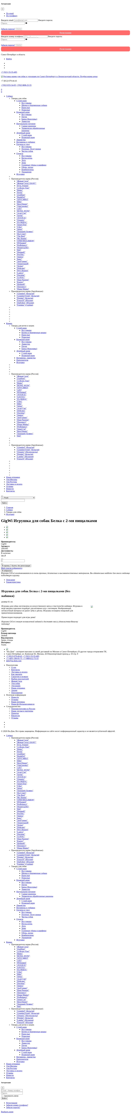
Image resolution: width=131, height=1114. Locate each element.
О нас (13, 667)
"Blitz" (19, 202)
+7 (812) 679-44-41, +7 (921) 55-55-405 (22, 656)
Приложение (17, 693)
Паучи (24, 117)
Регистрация (11, 1103)
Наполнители (22, 360)
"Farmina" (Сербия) (24, 305)
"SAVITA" (20, 397)
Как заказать (16, 674)
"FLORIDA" (21, 222)
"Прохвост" (21, 287)
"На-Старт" (21, 234)
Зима (23, 163)
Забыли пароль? (8, 29)
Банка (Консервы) (29, 119)
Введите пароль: (45, 20)
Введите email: (7, 20)
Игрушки (20, 174)
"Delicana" (20, 268)
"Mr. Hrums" (21, 238)
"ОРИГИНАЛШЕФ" (25, 241)
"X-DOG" (20, 277)
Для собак (15, 683)
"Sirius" (19, 229)
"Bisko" (19, 190)
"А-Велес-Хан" (23, 188)
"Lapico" (20, 273)
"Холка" (20, 266)
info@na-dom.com (13, 661)
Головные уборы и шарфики (33, 165)
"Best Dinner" (22, 204)
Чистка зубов (27, 151)
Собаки (9, 96)
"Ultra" (19, 227)
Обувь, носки (27, 167)
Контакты (10, 491)
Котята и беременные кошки (33, 332)
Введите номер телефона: (12, 36)
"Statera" (20, 257)
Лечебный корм (23, 133)
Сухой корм (21, 101)
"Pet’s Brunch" (22, 271)
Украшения (26, 172)
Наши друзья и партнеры (22, 711)
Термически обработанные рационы (37, 896)
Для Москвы (11, 479)
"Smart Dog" (21, 225)
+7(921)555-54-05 (8, 85)
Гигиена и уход (23, 144)
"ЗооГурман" (22, 261)
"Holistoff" (20, 284)
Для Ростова (11, 482)
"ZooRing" (20, 195)
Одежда (19, 153)
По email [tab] (10, 13)
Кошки (9, 323)
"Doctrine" (20, 275)
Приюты (15, 713)
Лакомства (21, 140)
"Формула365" (22, 248)
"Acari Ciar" (21, 213)
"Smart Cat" (21, 429)
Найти (4, 503)
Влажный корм (23, 112)
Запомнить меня (11, 1096)
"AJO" (19, 209)
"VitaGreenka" (22, 206)
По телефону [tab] (11, 16)
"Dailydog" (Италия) (25, 303)
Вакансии (15, 716)
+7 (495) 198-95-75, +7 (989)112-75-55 (22, 658)
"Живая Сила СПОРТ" (26, 183)
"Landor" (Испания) (25, 456)
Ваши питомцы (18, 702)
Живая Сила (16, 681)
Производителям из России (23, 709)
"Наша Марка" (22, 289)
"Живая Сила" (22, 181)
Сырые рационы (28, 126)
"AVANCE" (21, 218)
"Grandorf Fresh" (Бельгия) (27, 296)
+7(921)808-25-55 (24, 85)
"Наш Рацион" (22, 280)
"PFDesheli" (21, 243)
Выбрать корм (7, 1112)
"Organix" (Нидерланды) (27, 452)
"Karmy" (20, 282)
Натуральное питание (25, 124)
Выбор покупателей (20, 679)
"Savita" (19, 215)
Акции (14, 690)
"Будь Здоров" (22, 186)
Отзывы (9, 486)
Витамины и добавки (25, 142)
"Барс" (19, 259)
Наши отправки (13, 477)
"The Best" (20, 236)
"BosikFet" (20, 197)
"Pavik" (19, 192)
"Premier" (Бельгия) (24, 298)
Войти (19, 29)
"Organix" (20, 220)
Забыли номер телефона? (17, 1105)
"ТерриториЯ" (22, 264)
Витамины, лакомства (26, 358)
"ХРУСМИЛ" (22, 199)
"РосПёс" (20, 254)
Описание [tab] (10, 580)
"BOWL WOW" (23, 211)
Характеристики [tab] (13, 582)
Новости (10, 489)
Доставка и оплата (14, 484)
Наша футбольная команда (22, 704)
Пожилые (25, 110)
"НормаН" (20, 252)
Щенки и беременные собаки (34, 105)
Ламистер (25, 121)
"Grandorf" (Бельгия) (25, 293)
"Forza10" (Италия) (24, 300)
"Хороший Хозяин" (24, 231)
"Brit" (18, 250)
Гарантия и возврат (19, 676)
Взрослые (25, 108)
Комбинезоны (27, 169)
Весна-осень (26, 158)
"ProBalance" (22, 245)
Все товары (26, 103)
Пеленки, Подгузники (31, 149)
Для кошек (15, 686)
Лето (23, 160)
